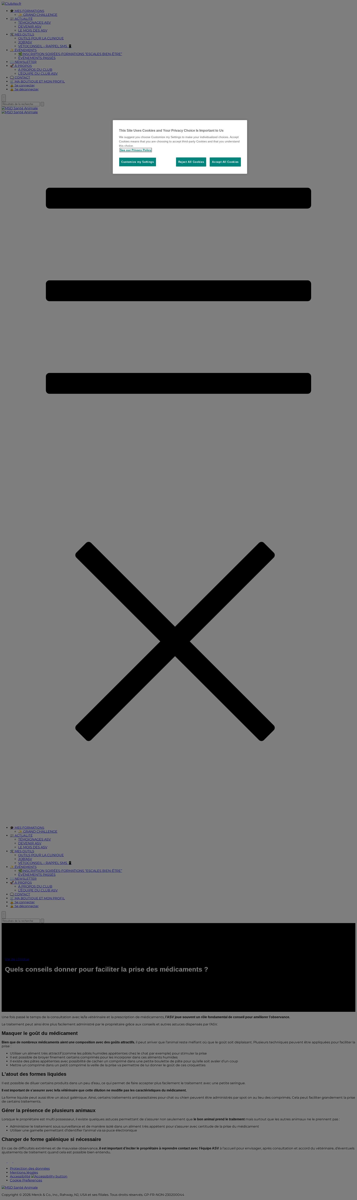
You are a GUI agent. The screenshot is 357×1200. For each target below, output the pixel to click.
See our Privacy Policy (135, 150)
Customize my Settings (137, 161)
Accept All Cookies (225, 161)
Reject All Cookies (191, 161)
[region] (180, 147)
